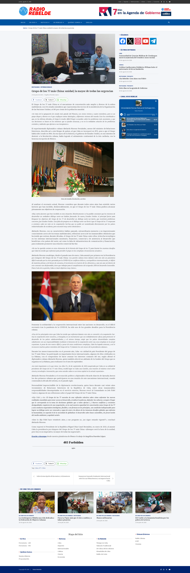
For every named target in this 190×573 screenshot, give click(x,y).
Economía (156, 2)
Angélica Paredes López (52, 95)
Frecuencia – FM (25, 546)
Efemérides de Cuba (103, 551)
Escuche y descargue (39, 436)
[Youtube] (169, 1)
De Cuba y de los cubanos (26, 515)
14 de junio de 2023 (37, 95)
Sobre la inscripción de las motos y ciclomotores (53, 476)
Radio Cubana (140, 538)
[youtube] (145, 41)
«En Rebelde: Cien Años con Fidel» (132, 79)
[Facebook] (161, 1)
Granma (138, 544)
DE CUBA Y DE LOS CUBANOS (30, 489)
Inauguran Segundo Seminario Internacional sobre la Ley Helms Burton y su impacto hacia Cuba (94, 478)
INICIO (23, 22)
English (89, 22)
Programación (24, 559)
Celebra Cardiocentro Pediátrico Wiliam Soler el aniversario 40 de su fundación (138, 68)
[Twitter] (166, 1)
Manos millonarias (104, 518)
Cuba (119, 2)
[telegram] (153, 41)
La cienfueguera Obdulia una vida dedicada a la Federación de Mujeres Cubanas (36, 519)
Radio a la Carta (101, 554)
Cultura (143, 2)
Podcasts (130, 76)
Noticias (44, 22)
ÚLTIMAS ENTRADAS (128, 50)
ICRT (137, 541)
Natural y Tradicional (103, 546)
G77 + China (42, 468)
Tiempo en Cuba (102, 543)
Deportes (126, 2)
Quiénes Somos (74, 22)
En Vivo (32, 22)
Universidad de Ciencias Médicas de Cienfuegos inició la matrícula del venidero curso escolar (138, 57)
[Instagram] (164, 1)
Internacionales (135, 2)
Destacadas (36, 87)
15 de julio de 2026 (140, 522)
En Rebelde (58, 22)
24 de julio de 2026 (63, 522)
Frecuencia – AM (25, 543)
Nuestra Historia (24, 556)
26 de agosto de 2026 (125, 60)
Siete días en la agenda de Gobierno (133, 88)
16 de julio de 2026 (101, 520)
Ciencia (149, 2)
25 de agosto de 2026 (25, 522)
